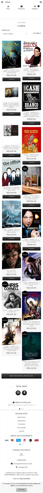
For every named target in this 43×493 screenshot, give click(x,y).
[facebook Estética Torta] (24, 392)
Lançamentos (21, 420)
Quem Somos (21, 417)
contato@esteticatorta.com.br (22, 463)
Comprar (31, 123)
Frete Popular (21, 427)
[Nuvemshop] (21, 479)
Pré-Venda (21, 424)
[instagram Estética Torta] (18, 392)
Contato (21, 431)
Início (19, 22)
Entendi (21, 489)
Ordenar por (6, 30)
